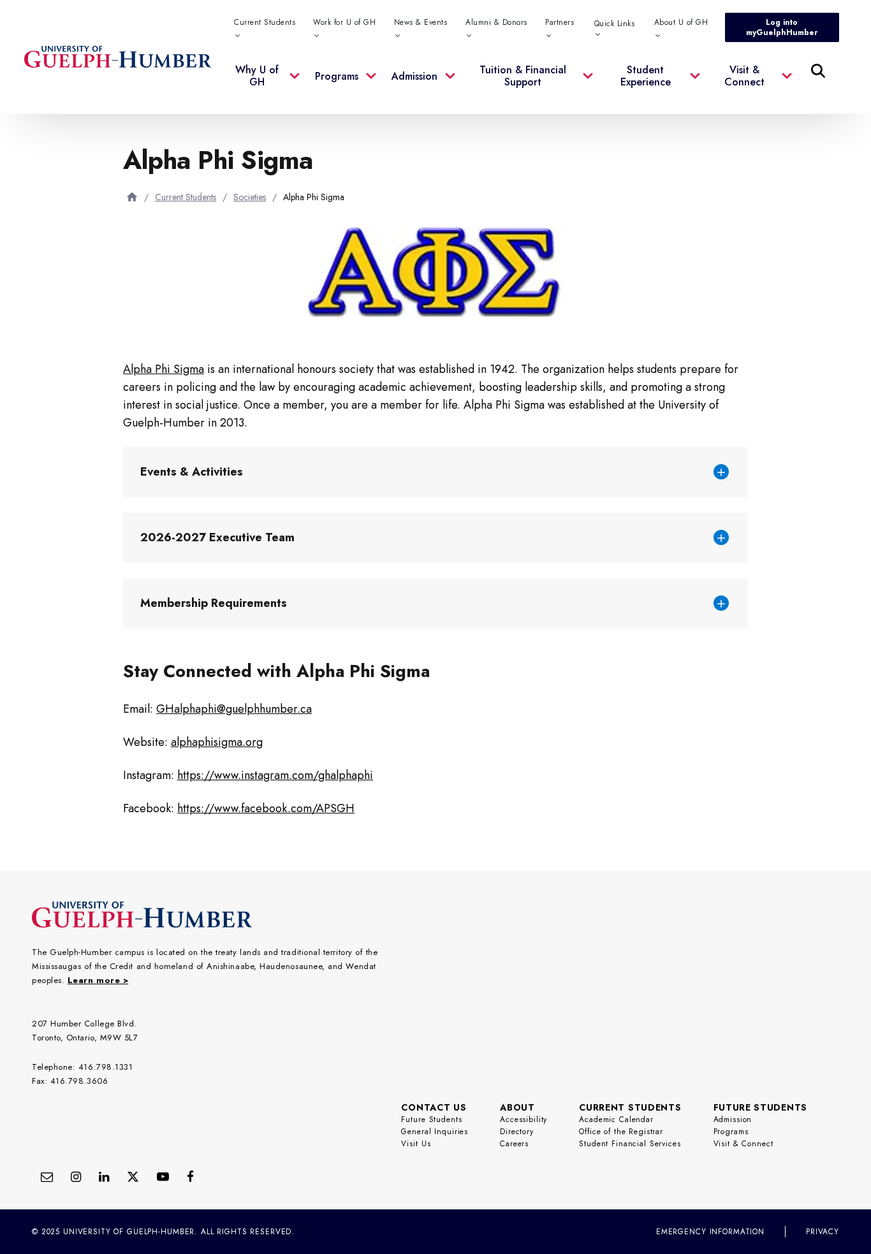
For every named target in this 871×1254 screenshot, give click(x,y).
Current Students (185, 197)
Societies (249, 197)
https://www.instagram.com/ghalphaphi (275, 775)
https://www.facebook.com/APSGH (266, 808)
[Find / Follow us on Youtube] (163, 1176)
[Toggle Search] (818, 71)
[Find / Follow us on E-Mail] (47, 1176)
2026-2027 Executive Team (219, 537)
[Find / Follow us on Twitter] (133, 1176)
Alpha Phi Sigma (163, 369)
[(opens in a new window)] (104, 1176)
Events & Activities (191, 471)
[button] (267, 83)
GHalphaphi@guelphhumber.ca (234, 709)
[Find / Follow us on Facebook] (190, 1176)
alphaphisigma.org (217, 742)
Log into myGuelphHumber (781, 27)
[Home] (132, 197)
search (558, 134)
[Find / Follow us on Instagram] (76, 1176)
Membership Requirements (215, 603)
